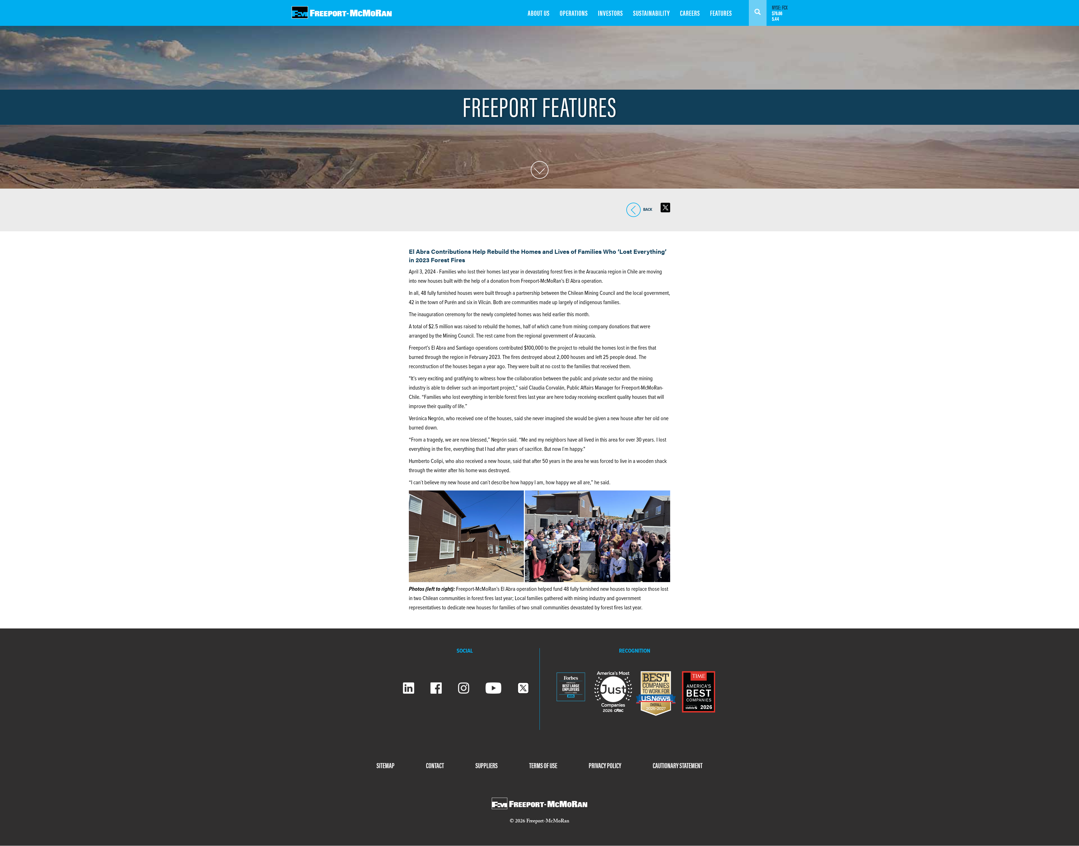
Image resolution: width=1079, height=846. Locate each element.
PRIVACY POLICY (605, 765)
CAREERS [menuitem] (690, 13)
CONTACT (435, 765)
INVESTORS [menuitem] (610, 13)
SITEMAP (386, 765)
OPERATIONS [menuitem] (574, 13)
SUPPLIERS (486, 765)
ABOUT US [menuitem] (539, 13)
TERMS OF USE (543, 765)
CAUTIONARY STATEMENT (677, 765)
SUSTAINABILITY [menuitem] (651, 13)
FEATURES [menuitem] (721, 13)
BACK (633, 217)
